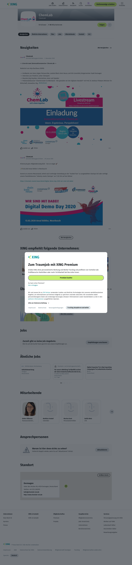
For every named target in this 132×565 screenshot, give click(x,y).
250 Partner (46, 292)
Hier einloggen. (33, 285)
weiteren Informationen (36, 299)
